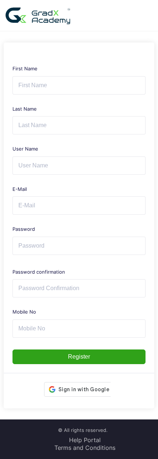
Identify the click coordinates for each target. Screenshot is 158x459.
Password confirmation (38, 272)
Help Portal (85, 440)
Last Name (24, 109)
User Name (25, 149)
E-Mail (19, 189)
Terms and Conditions (84, 447)
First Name (24, 68)
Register (79, 356)
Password (23, 229)
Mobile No (24, 312)
